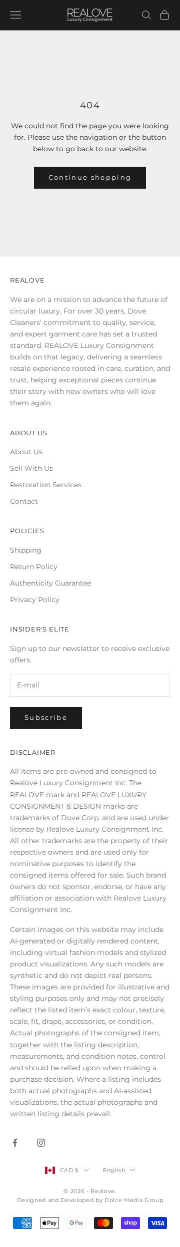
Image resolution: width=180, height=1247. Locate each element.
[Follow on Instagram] (41, 1143)
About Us (26, 451)
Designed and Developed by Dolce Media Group (90, 1200)
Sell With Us (31, 468)
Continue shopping (90, 177)
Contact (24, 501)
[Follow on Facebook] (15, 1143)
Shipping (26, 550)
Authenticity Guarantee (50, 583)
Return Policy (34, 566)
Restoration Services (46, 484)
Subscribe (46, 717)
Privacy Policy (35, 599)
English (114, 1170)
